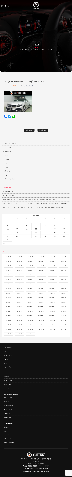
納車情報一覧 (7, 151)
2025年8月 (8, 266)
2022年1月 (19, 297)
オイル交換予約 (8, 355)
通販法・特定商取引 (9, 443)
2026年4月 (52, 257)
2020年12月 (30, 306)
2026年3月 (63, 257)
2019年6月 (30, 320)
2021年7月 (19, 302)
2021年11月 (41, 297)
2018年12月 (30, 325)
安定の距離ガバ (8, 191)
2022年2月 (8, 297)
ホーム (21, 49)
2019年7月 (19, 320)
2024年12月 (30, 270)
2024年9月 (63, 270)
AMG (6, 155)
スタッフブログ (8, 367)
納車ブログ (7, 363)
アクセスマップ (8, 380)
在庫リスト (2, 6)
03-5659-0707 (8, 6)
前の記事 (30, 130)
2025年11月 (41, 261)
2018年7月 (19, 329)
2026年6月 (30, 257)
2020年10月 (52, 306)
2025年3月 (63, 266)
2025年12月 (30, 261)
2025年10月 (52, 261)
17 (8, 232)
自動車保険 (7, 413)
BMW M (6, 159)
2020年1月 (19, 315)
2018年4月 (52, 329)
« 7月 (4, 243)
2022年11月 (41, 288)
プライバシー (7, 435)
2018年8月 (8, 329)
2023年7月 (19, 284)
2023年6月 (30, 284)
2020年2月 (8, 315)
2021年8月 (8, 302)
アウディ (7, 163)
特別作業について (8, 405)
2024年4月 (52, 275)
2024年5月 (41, 275)
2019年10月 (52, 315)
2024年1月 (19, 279)
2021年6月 (30, 302)
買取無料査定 (7, 417)
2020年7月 (19, 311)
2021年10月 (52, 297)
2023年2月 (8, 288)
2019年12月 (30, 315)
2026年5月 (41, 257)
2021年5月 (41, 302)
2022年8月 (8, 293)
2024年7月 (19, 275)
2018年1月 (19, 334)
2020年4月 (52, 311)
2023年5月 (41, 284)
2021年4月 (52, 302)
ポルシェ (7, 171)
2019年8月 (8, 320)
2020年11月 (41, 306)
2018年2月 (8, 334)
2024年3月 (63, 275)
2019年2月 (8, 325)
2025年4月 (52, 266)
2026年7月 (19, 257)
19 (26, 232)
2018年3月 (63, 329)
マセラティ (7, 175)
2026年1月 (19, 261)
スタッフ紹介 (7, 384)
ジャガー (7, 167)
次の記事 (42, 130)
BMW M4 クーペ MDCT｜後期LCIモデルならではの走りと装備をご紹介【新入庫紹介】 (30, 199)
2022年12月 (30, 288)
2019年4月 (52, 320)
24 (8, 236)
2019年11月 (41, 315)
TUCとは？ (7, 388)
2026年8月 (8, 257)
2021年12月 (30, 297)
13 (36, 229)
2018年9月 (63, 325)
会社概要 (6, 427)
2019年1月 (19, 325)
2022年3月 (63, 293)
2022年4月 (52, 293)
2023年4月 (52, 284)
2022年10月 (52, 288)
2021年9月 (63, 297)
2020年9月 (63, 306)
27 (36, 236)
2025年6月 (30, 266)
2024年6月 (30, 275)
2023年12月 (30, 279)
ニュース (27, 49)
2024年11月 (41, 270)
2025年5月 (41, 266)
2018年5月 (41, 329)
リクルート (7, 431)
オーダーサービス (8, 409)
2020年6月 (30, 311)
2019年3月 (63, 320)
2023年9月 (63, 279)
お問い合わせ (7, 439)
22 (55, 232)
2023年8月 (8, 284)
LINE (5, 6)
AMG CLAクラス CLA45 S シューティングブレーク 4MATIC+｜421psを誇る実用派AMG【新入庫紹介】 (36, 203)
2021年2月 (8, 306)
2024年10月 (52, 270)
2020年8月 (8, 311)
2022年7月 (19, 293)
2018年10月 (52, 325)
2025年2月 (8, 270)
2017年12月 (30, 334)
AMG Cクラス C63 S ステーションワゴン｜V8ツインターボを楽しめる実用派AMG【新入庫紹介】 (34, 207)
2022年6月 (30, 293)
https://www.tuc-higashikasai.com (37, 468)
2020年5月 (41, 311)
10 (8, 229)
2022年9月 (63, 288)
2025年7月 (19, 266)
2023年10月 (52, 279)
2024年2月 (8, 279)
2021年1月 (19, 306)
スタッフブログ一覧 (9, 143)
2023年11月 (41, 279)
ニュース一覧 (29, 86)
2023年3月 (63, 284)
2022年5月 (41, 293)
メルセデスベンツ (10, 179)
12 (26, 229)
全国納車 (6, 401)
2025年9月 (63, 261)
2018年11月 (41, 325)
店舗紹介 (6, 376)
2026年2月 (8, 261)
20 (36, 232)
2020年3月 (63, 311)
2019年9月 (63, 315)
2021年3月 (63, 302)
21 (45, 232)
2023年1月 (19, 288)
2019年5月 (41, 320)
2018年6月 (30, 329)
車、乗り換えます (8, 195)
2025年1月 (19, 270)
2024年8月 (8, 275)
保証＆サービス (8, 398)
